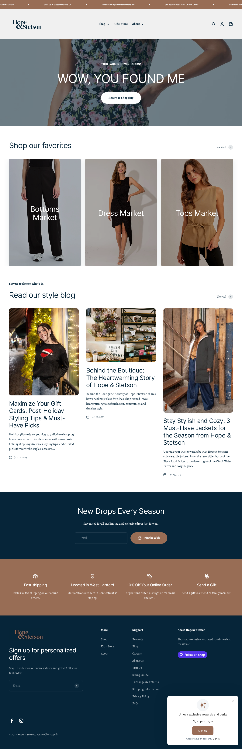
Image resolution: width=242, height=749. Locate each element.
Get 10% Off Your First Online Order (168, 4)
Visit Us (137, 668)
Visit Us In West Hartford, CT (43, 4)
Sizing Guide (140, 675)
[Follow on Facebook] (11, 720)
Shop (102, 24)
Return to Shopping (121, 98)
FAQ (135, 703)
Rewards (137, 639)
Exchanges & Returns (145, 682)
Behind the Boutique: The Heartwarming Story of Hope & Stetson (120, 378)
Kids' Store (121, 24)
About (136, 24)
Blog (135, 646)
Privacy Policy (140, 696)
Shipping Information (146, 689)
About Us (137, 661)
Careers (137, 653)
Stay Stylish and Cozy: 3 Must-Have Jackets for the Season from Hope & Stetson (197, 431)
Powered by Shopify (46, 734)
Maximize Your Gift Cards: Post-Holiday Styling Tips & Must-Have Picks (37, 414)
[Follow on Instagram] (21, 720)
